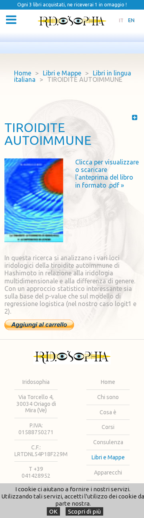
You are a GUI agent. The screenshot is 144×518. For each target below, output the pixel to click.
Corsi (108, 427)
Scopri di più (84, 511)
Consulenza (108, 442)
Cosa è (108, 412)
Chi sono (108, 397)
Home (22, 73)
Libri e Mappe (62, 73)
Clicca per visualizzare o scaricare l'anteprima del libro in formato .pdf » (107, 173)
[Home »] (72, 22)
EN (131, 20)
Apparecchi (108, 472)
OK (53, 511)
